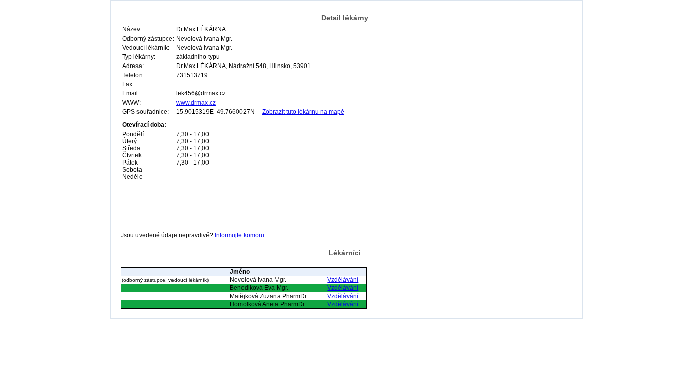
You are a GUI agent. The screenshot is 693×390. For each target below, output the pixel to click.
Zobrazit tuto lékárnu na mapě (303, 111)
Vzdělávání (342, 279)
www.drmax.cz (196, 102)
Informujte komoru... (242, 235)
